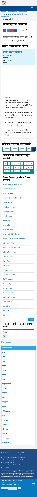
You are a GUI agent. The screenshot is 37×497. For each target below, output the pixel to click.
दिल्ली (4, 370)
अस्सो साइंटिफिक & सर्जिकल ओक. (12, 198)
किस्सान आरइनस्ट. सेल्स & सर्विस (12, 247)
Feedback (23, 460)
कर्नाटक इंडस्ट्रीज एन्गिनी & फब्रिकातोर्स (14, 238)
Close (19, 488)
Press (21, 455)
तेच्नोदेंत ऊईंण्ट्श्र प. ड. (9, 284)
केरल (3, 397)
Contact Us (23, 452)
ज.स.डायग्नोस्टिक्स (8, 270)
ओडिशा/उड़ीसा (6, 411)
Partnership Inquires (9, 462)
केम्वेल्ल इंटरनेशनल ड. (9, 229)
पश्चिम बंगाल (5, 442)
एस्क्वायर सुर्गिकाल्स (8, 211)
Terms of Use (16, 484)
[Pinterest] (12, 30)
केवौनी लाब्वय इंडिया (8, 243)
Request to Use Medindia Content (13, 465)
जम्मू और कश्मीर (6, 384)
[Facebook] (4, 30)
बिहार (3, 361)
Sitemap (22, 457)
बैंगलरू (5, 332)
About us (6, 452)
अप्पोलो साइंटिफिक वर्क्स (9, 189)
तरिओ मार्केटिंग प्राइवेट (9, 297)
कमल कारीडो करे (7, 225)
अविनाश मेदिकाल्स (8, 193)
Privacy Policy (7, 484)
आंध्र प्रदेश (5, 352)
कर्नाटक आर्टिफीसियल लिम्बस (11, 234)
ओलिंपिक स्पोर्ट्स (7, 216)
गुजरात (4, 375)
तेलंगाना (4, 433)
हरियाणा (4, 379)
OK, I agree (4, 488)
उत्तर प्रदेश (5, 438)
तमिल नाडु (5, 429)
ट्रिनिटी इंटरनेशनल (8, 279)
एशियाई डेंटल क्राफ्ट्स (9, 207)
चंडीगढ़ (4, 366)
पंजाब (3, 415)
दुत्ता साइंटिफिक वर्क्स (8, 311)
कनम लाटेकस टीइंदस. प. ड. (10, 220)
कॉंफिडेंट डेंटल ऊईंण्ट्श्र (9, 252)
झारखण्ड (4, 388)
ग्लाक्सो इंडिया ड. (7, 256)
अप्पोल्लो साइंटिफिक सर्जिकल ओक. (12, 184)
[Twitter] (8, 30)
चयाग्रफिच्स (6, 265)
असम (3, 357)
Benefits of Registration (10, 457)
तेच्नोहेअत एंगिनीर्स (8, 293)
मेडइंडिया (3, 12)
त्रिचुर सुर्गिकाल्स (7, 302)
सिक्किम (4, 424)
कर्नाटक (4, 393)
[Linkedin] (15, 30)
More (31, 319)
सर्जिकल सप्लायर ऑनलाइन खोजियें (17, 12)
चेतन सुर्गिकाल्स (7, 261)
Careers (5, 455)
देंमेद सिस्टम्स (6, 315)
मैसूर (4, 336)
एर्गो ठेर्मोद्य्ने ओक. (7, 202)
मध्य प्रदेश (5, 402)
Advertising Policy (8, 460)
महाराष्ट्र (4, 406)
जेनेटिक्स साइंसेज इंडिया (9, 274)
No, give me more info (12, 488)
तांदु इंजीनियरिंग (7, 306)
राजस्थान (5, 420)
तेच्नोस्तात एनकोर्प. (8, 288)
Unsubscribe (7, 467)
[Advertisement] (18, 79)
